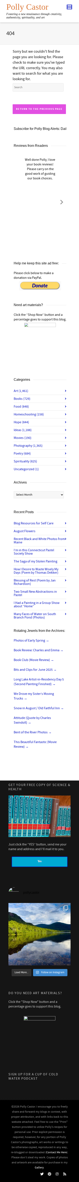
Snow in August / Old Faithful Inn (39, 708)
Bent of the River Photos (33, 732)
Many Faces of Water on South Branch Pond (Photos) (35, 616)
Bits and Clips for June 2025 (35, 670)
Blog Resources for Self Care (34, 523)
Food (21, 406)
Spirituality (25, 461)
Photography (28, 446)
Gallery (39, 1168)
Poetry (22, 453)
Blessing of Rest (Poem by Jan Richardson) (35, 582)
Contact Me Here (56, 1152)
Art (21, 391)
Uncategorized (26, 469)
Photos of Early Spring (31, 640)
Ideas (23, 430)
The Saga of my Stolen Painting (35, 561)
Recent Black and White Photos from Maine (39, 540)
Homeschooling (29, 414)
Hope (21, 422)
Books (22, 399)
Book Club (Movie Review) (34, 660)
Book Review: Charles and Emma (38, 650)
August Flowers (24, 531)
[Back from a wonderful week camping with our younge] (39, 934)
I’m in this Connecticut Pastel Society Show (34, 552)
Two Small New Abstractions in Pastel (35, 593)
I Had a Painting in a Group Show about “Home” (36, 604)
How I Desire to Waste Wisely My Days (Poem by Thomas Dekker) (36, 571)
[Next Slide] (61, 201)
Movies (22, 438)
